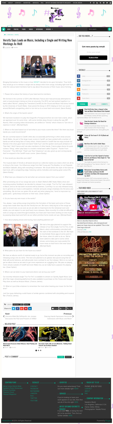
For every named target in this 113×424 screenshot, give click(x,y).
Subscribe (93, 58)
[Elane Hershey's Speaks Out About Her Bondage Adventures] (80, 123)
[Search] (109, 29)
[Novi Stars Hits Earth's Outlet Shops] (80, 146)
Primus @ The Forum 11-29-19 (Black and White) (96, 136)
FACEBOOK (34, 389)
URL (70, 309)
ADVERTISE (26, 3)
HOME (4, 3)
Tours (24, 29)
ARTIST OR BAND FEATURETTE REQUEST (58, 3)
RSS (32, 396)
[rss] (100, 2)
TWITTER (33, 398)
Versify (26, 304)
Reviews (48, 29)
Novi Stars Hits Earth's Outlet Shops (94, 143)
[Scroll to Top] (110, 420)
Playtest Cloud (8, 392)
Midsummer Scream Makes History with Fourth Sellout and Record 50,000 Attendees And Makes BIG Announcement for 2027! (96, 173)
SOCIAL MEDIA (77, 3)
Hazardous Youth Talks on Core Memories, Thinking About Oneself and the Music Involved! (55, 344)
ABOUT (10, 3)
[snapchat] (103, 2)
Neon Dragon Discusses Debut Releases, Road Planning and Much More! (20, 344)
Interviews (39, 29)
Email (56, 309)
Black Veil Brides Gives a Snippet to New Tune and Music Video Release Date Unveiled (97, 110)
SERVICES (36, 3)
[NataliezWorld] (3, 29)
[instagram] (93, 2)
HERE (76, 389)
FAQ (42, 3)
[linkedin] (97, 2)
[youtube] (110, 2)
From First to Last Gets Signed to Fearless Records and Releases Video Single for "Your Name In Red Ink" (97, 157)
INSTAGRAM (34, 391)
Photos (16, 29)
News (8, 29)
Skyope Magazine (9, 394)
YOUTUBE (34, 401)
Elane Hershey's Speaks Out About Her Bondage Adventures (95, 122)
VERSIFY (37, 82)
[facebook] (90, 2)
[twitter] (107, 2)
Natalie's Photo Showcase (13, 388)
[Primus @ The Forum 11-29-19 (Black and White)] (80, 138)
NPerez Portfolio (9, 390)
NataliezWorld (7, 421)
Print (63, 309)
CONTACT (18, 3)
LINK (84, 230)
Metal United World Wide (12, 386)
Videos (31, 29)
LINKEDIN (33, 393)
